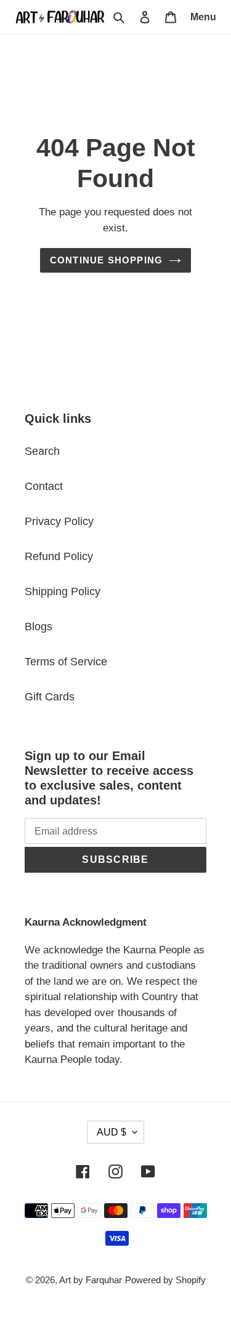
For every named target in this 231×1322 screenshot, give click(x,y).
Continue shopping (106, 260)
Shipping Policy (62, 591)
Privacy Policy (59, 521)
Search (42, 451)
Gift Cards (50, 697)
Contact (44, 486)
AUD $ (111, 1132)
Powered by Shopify (165, 1280)
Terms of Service (66, 661)
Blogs (38, 626)
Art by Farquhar (90, 1280)
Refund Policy (59, 556)
